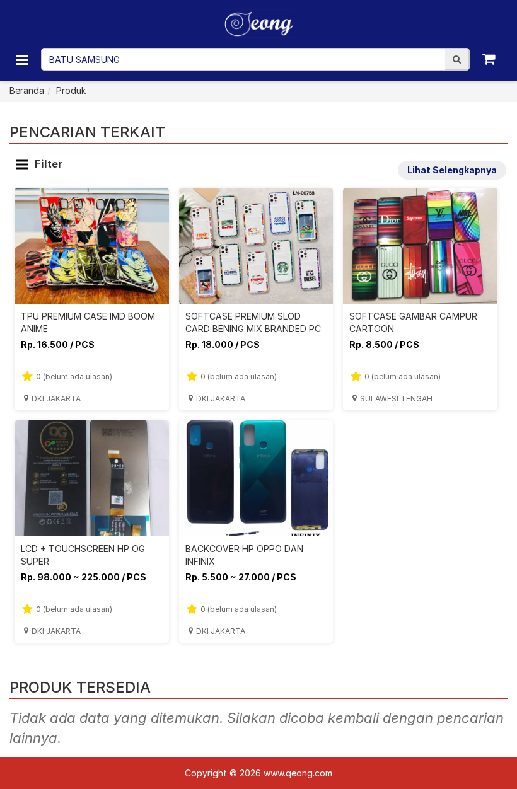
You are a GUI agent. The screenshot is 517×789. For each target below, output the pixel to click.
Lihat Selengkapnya (452, 169)
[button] (457, 59)
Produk (71, 90)
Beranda (26, 90)
